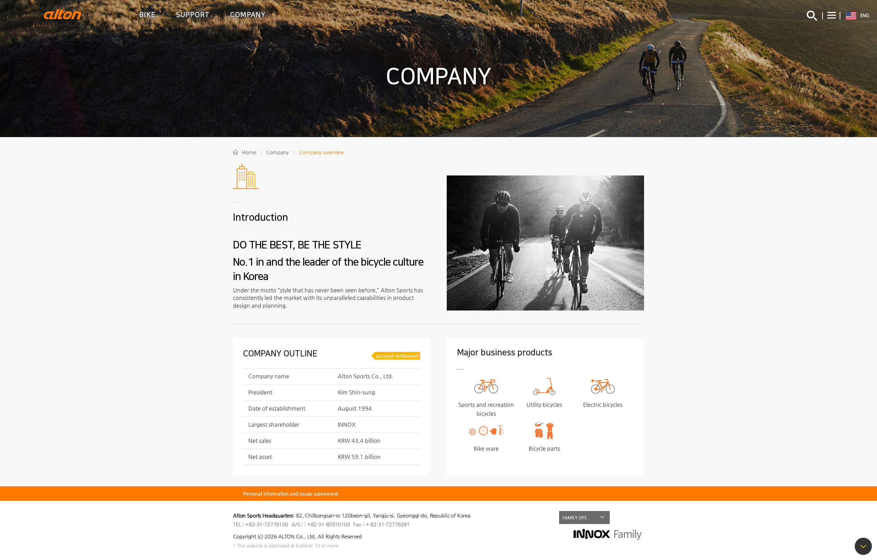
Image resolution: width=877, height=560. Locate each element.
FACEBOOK (622, 517)
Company (277, 152)
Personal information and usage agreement (290, 493)
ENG (864, 15)
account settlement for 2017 (397, 356)
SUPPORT (193, 15)
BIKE (147, 15)
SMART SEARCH (812, 15)
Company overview (321, 152)
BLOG (637, 517)
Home (249, 152)
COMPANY (247, 15)
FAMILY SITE (575, 517)
